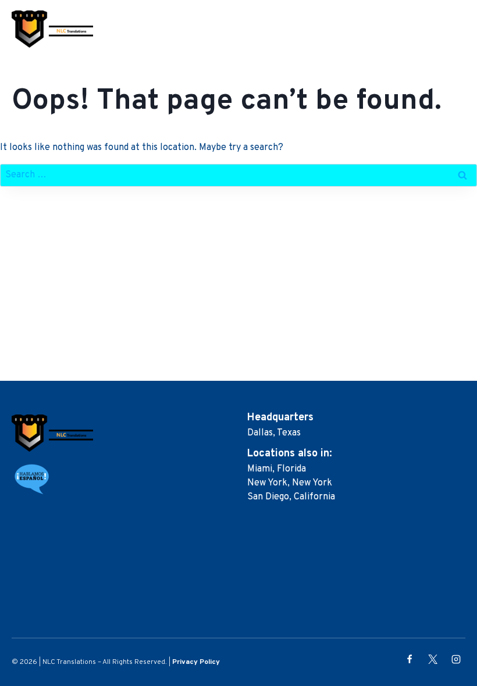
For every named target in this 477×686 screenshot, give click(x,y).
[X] (432, 659)
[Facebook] (409, 659)
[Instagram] (456, 659)
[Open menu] (458, 29)
